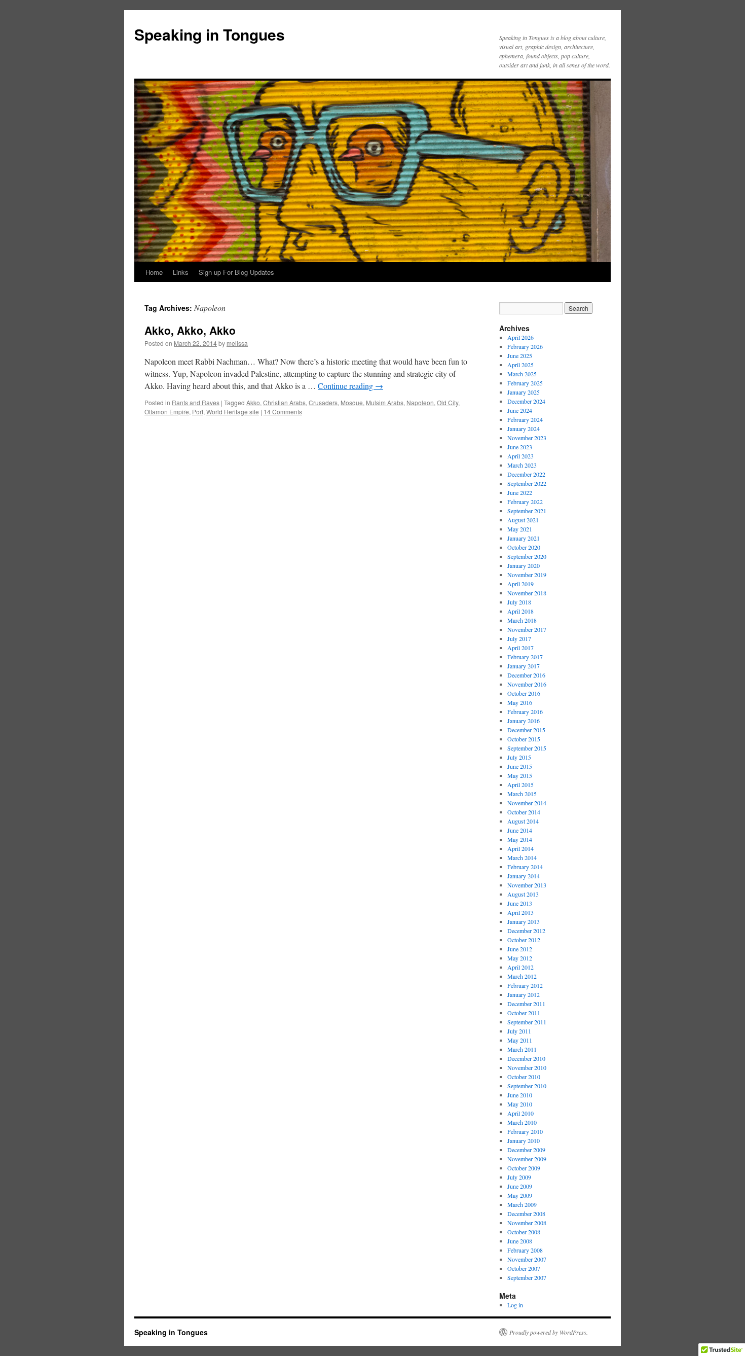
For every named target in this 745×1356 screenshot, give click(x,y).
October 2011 (523, 1013)
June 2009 (519, 1186)
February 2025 (525, 383)
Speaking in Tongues (209, 34)
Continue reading (350, 385)
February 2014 (525, 867)
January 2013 (523, 921)
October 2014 (523, 812)
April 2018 (520, 611)
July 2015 (519, 757)
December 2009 (526, 1150)
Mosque (352, 402)
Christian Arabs (284, 402)
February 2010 (525, 1131)
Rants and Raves (195, 402)
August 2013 (523, 894)
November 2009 (526, 1159)
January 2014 (523, 876)
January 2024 (523, 428)
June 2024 (519, 410)
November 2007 (526, 1259)
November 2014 (526, 803)
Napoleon (420, 402)
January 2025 (523, 392)
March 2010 (522, 1122)
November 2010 (526, 1067)
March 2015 (522, 794)
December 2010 (526, 1058)
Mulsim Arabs (384, 402)
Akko (253, 402)
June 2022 (519, 492)
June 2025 (519, 355)
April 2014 (520, 848)
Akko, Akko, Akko (190, 330)
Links (181, 272)
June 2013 (519, 903)
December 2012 (526, 930)
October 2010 (523, 1077)
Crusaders (323, 402)
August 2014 (523, 821)
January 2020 (523, 565)
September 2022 (526, 483)
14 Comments (283, 411)
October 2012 (523, 940)
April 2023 (520, 456)
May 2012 (519, 958)
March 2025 (522, 374)
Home (154, 272)
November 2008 (526, 1223)
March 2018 (522, 620)
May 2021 (519, 529)
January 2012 (523, 994)
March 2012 (522, 976)
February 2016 (525, 711)
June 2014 (519, 830)
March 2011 (522, 1049)
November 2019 (526, 574)
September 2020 (526, 556)
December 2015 (526, 730)
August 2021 (523, 520)
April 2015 (520, 784)
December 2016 (526, 675)
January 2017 (523, 666)
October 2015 (523, 739)
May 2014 (519, 839)
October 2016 (523, 693)
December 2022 (526, 474)
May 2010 (519, 1104)
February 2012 (525, 985)
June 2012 (519, 949)
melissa (237, 343)
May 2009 (519, 1195)
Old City (447, 402)
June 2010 (519, 1095)
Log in (515, 1305)
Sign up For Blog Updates (236, 272)
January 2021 (523, 538)
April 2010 (520, 1113)
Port (197, 411)
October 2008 (523, 1232)
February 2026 (525, 346)
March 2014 (522, 857)
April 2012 (520, 967)
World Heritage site (232, 411)
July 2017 (519, 638)
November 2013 (526, 885)
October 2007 (523, 1268)
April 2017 (520, 648)
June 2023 (519, 447)
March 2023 (522, 465)
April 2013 (520, 912)
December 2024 (526, 401)
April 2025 (520, 365)
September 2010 (526, 1086)
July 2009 (519, 1177)
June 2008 (519, 1241)
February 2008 (525, 1250)
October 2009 (523, 1168)
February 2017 (525, 657)
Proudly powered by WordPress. (548, 1332)
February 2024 (525, 419)
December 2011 (526, 1004)
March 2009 (522, 1204)
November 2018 (526, 593)
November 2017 (526, 629)
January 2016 (523, 721)
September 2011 (526, 1022)
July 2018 (519, 602)
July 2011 (519, 1031)
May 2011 (519, 1040)
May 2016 (519, 702)
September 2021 (526, 511)
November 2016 (526, 684)
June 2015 (519, 766)
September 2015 (526, 748)
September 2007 (526, 1277)
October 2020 (523, 547)
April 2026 (520, 337)
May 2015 (519, 775)
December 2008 (526, 1213)
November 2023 (526, 438)
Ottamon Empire (166, 411)
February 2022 (525, 501)
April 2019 (520, 584)
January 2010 (523, 1140)
